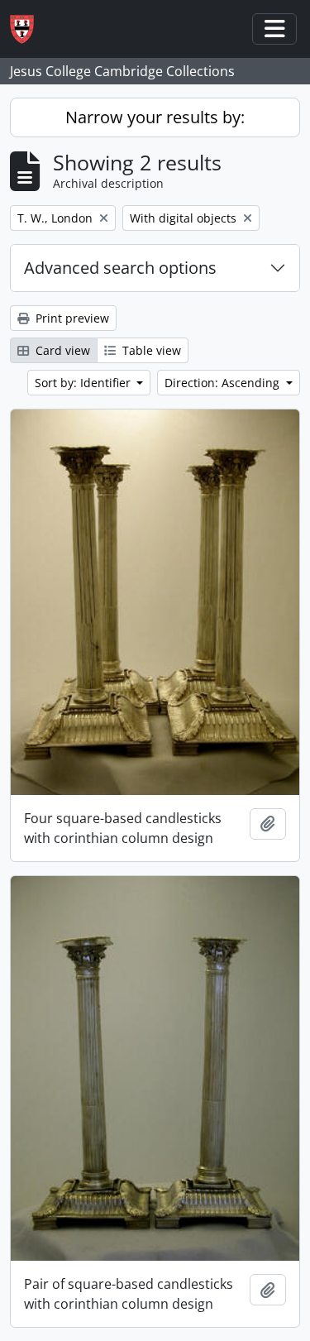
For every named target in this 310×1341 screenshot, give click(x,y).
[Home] (28, 29)
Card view (61, 350)
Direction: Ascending (224, 382)
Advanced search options (120, 267)
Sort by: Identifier (84, 382)
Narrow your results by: (155, 117)
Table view (150, 350)
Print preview (70, 318)
